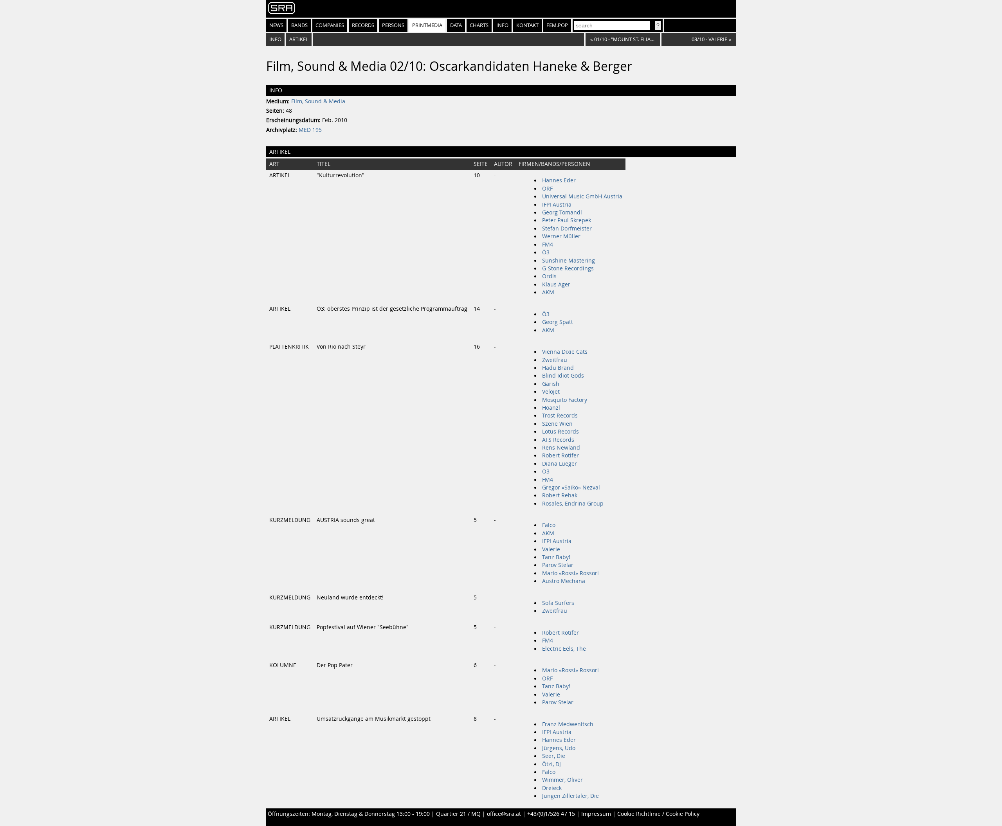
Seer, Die (553, 755)
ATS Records (558, 439)
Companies (329, 25)
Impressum (596, 813)
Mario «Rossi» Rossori (570, 573)
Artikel (298, 39)
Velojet (551, 391)
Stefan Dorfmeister (567, 228)
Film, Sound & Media (318, 101)
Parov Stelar (557, 565)
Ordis (549, 276)
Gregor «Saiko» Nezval (571, 487)
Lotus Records (560, 431)
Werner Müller (561, 236)
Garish (550, 383)
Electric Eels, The (564, 648)
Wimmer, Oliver (562, 779)
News (276, 25)
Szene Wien (557, 423)
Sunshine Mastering (568, 260)
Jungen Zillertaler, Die (570, 795)
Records (363, 25)
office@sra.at (504, 813)
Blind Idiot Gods (563, 375)
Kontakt (527, 25)
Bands (299, 25)
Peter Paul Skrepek (566, 220)
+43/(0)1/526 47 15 (551, 813)
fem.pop (557, 25)
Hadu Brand (558, 367)
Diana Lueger (559, 463)
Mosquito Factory (564, 399)
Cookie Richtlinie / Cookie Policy (658, 813)
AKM (548, 292)
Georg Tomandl (562, 212)
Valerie (551, 549)
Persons (393, 25)
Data (456, 25)
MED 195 (310, 129)
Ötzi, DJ (551, 764)
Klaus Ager (556, 284)
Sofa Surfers (558, 602)
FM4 (547, 244)
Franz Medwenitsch (567, 724)
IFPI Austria (556, 204)
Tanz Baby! (556, 557)
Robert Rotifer (560, 455)
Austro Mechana (563, 581)
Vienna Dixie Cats (565, 351)
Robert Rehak (559, 495)
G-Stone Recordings (568, 268)
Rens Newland (561, 447)
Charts (479, 25)
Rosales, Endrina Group (573, 503)
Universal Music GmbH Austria (582, 196)
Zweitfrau (554, 360)
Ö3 (546, 252)
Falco (548, 525)
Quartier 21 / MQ (458, 813)
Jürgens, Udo (558, 748)
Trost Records (560, 415)
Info (502, 25)
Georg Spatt (557, 322)
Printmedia (427, 25)
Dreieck (552, 788)
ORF (547, 188)
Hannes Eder (559, 180)
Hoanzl (551, 407)
